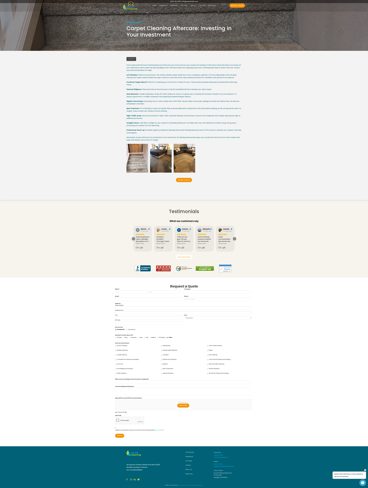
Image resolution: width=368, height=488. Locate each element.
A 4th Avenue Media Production (194, 485)
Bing (126, 337)
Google (119, 337)
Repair (211, 350)
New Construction (168, 368)
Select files (183, 405)
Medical (165, 364)
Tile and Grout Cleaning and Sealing (219, 359)
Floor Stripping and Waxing (125, 368)
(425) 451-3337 (218, 455)
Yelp (147, 337)
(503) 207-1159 (218, 464)
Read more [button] (140, 243)
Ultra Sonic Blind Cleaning (216, 364)
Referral (153, 337)
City (116, 315)
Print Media (162, 337)
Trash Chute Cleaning (215, 345)
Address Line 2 (119, 310)
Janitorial (165, 355)
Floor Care (120, 364)
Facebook (133, 337)
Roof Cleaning (213, 355)
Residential (120, 329)
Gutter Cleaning (121, 373)
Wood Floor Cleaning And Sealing (219, 373)
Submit (119, 435)
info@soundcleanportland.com (224, 466)
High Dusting (166, 345)
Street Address (119, 305)
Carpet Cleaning (122, 355)
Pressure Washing (168, 373)
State (185, 315)
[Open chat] (362, 482)
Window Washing (214, 368)
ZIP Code (117, 320)
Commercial (131, 329)
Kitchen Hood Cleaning (169, 359)
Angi (141, 337)
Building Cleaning (122, 350)
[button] (133, 238)
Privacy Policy (159, 430)
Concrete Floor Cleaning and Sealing (128, 359)
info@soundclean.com (221, 457)
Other (170, 337)
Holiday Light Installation (170, 350)
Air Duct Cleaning (122, 345)
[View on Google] (138, 230)
